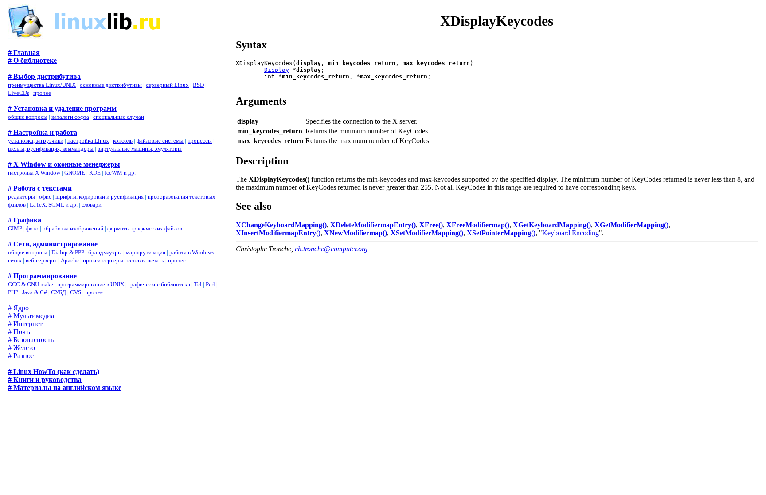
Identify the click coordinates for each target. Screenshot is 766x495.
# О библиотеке (32, 60)
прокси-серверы (103, 260)
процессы (200, 140)
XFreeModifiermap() (477, 225)
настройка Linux (88, 140)
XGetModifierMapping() (631, 225)
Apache (70, 260)
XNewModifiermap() (355, 233)
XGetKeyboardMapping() (552, 225)
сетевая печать (145, 260)
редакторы (21, 196)
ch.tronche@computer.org (331, 249)
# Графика (24, 220)
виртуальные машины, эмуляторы (140, 148)
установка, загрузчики (35, 140)
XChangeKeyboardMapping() (281, 225)
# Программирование (42, 276)
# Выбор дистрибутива (44, 76)
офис (45, 196)
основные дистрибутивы (111, 85)
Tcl (198, 284)
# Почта (20, 331)
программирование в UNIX (90, 284)
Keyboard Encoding (570, 233)
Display (276, 69)
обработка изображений (73, 228)
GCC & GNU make (30, 284)
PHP (13, 292)
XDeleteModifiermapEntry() (373, 225)
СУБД (58, 292)
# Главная (24, 52)
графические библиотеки (159, 284)
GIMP (15, 228)
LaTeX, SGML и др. (54, 204)
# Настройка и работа (42, 132)
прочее (42, 93)
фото (32, 228)
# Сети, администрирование (53, 244)
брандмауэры (105, 252)
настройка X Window (34, 172)
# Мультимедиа (31, 316)
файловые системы (160, 140)
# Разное (21, 355)
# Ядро (18, 308)
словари (92, 204)
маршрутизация (145, 252)
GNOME (74, 172)
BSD (198, 85)
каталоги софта (70, 116)
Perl (210, 284)
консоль (123, 140)
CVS (75, 292)
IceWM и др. (120, 172)
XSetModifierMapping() (427, 233)
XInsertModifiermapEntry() (278, 233)
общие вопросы (27, 116)
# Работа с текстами (40, 188)
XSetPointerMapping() (501, 233)
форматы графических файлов (144, 228)
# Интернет (25, 323)
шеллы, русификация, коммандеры (51, 148)
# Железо (21, 347)
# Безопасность (31, 339)
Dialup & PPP (67, 252)
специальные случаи (118, 116)
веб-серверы (41, 260)
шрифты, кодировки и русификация (99, 196)
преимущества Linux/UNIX (42, 85)
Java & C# (34, 292)
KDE (95, 172)
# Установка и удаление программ (62, 108)
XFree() (431, 225)
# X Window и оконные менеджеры (64, 164)
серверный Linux (167, 85)
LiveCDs (18, 93)
